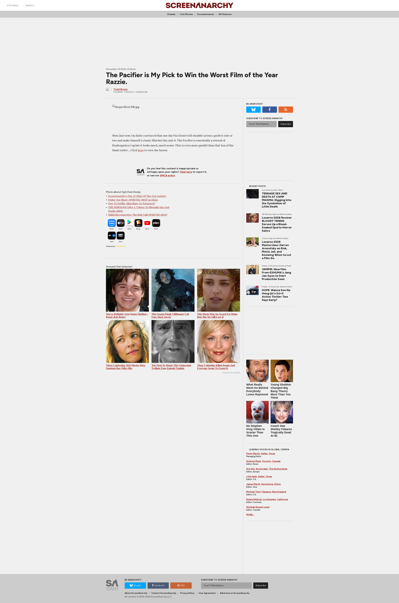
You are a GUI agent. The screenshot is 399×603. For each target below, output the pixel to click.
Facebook (159, 585)
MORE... (250, 514)
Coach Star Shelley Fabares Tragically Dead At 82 (281, 430)
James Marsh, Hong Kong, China (263, 484)
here (141, 150)
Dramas (171, 14)
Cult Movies (186, 14)
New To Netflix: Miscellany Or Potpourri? (131, 203)
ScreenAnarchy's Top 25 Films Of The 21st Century (137, 196)
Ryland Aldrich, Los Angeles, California (267, 499)
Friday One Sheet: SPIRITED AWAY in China (133, 199)
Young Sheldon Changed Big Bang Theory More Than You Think (281, 391)
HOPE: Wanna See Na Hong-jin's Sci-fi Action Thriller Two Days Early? (276, 295)
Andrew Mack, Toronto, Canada (263, 461)
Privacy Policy (187, 593)
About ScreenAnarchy (136, 593)
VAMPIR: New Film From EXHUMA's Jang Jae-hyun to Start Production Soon (276, 274)
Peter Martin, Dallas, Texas (260, 453)
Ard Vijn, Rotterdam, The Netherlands (266, 469)
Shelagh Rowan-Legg (257, 507)
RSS (183, 585)
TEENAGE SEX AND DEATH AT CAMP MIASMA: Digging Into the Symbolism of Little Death (276, 200)
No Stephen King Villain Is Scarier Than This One (255, 430)
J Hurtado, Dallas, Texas (259, 476)
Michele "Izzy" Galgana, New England (266, 491)
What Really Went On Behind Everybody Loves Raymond (257, 389)
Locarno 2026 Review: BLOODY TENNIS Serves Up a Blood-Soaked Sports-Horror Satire (277, 224)
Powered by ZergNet (231, 373)
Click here (186, 171)
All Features (225, 14)
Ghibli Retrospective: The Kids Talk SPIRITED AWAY (137, 214)
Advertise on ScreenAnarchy (234, 593)
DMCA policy (167, 175)
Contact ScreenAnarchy (163, 593)
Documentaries (205, 14)
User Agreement (207, 593)
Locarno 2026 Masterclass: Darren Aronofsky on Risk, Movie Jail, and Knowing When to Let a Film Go (276, 250)
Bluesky (137, 585)
